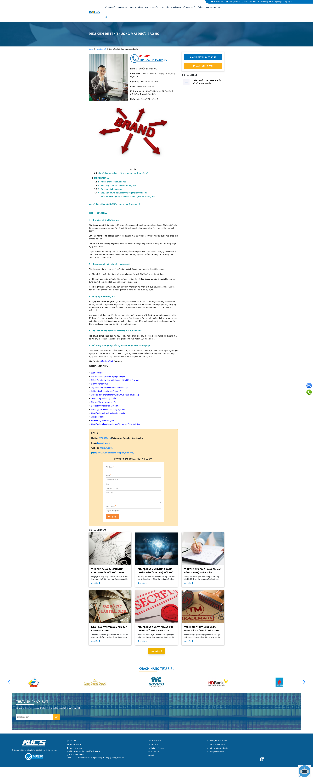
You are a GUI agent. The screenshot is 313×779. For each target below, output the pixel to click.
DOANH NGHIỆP (123, 7)
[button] (304, 682)
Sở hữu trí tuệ (101, 49)
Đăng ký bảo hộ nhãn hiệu (218, 748)
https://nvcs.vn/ (106, 448)
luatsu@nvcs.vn (234, 2)
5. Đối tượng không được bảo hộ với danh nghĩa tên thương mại (124, 196)
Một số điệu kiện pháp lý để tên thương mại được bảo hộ (121, 173)
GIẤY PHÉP (177, 7)
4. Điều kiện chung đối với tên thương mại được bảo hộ (120, 193)
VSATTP (148, 7)
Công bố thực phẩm (216, 752)
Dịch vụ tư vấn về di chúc (218, 741)
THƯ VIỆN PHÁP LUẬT (213, 7)
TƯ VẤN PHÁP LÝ (154, 741)
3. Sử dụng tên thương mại (108, 189)
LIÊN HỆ (151, 755)
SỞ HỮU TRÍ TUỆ (158, 7)
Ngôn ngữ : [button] (282, 2)
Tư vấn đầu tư (153, 744)
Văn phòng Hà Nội (266, 2)
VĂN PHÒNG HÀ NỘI (76, 755)
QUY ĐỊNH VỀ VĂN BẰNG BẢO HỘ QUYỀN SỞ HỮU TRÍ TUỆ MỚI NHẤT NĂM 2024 (156, 572)
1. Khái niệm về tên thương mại (110, 182)
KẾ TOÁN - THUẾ (189, 7)
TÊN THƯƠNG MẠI (101, 178)
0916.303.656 (218, 2)
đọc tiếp (95, 583)
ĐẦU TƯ (169, 7)
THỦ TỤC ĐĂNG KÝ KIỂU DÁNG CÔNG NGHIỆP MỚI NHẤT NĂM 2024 (107, 572)
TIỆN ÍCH (199, 7)
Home (91, 49)
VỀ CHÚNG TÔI (110, 7)
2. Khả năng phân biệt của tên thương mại (115, 185)
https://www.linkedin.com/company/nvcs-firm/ (114, 453)
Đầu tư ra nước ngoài (217, 744)
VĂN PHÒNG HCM (250, 2)
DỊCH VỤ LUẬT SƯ (136, 7)
